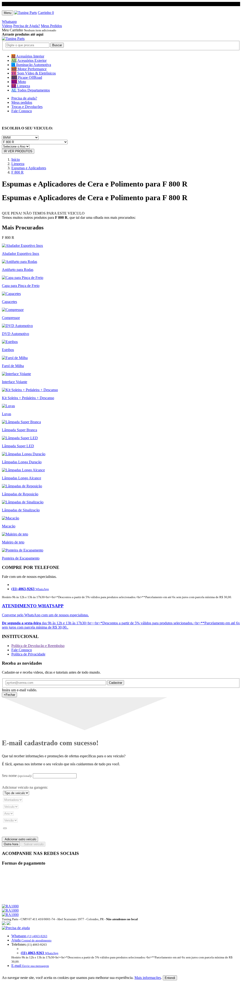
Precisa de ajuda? (24, 98)
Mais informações (147, 978)
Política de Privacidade (28, 654)
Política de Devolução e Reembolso (38, 646)
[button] (121, 947)
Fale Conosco (21, 111)
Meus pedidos (21, 102)
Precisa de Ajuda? (26, 26)
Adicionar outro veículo (20, 839)
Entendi (170, 978)
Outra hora (11, 844)
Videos (7, 26)
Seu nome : (17, 776)
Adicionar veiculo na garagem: (25, 787)
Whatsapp (9, 22)
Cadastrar (115, 682)
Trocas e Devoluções (27, 107)
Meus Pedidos (51, 26)
